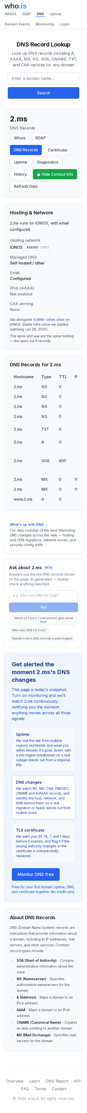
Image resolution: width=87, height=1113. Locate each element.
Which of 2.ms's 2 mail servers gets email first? (43, 620)
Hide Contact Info (57, 174)
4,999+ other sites (49, 319)
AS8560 (38, 247)
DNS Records (26, 149)
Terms (40, 1088)
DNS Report (57, 1081)
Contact (59, 1088)
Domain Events (17, 24)
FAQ (25, 1088)
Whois (19, 137)
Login (64, 24)
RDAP (26, 14)
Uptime (56, 14)
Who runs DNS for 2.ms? (29, 630)
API (77, 1081)
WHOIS (10, 14)
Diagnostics (47, 162)
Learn (34, 1081)
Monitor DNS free (36, 874)
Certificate (57, 150)
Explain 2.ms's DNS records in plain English (42, 638)
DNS (40, 14)
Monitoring (45, 24)
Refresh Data (25, 186)
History (20, 174)
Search (43, 92)
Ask (44, 607)
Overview (14, 1081)
